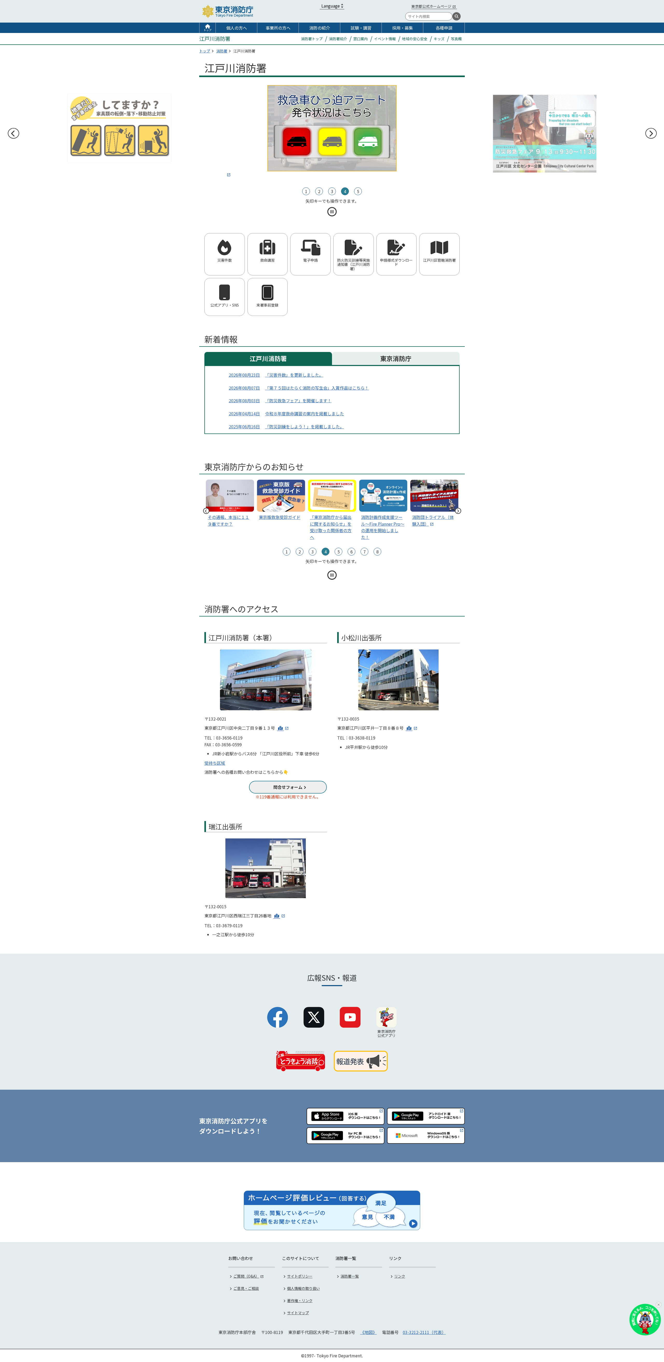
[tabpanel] (332, 132)
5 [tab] (358, 191)
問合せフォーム (287, 787)
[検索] (456, 16)
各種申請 (444, 28)
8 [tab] (377, 551)
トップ (207, 30)
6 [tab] (351, 551)
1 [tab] (306, 191)
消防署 (221, 50)
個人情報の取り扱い (303, 1288)
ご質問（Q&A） (246, 1276)
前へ (13, 133)
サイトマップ (298, 1312)
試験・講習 (361, 28)
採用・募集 (402, 28)
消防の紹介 (319, 28)
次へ (650, 133)
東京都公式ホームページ (431, 6)
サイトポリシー (300, 1276)
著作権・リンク (300, 1300)
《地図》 (368, 1332)
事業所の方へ (278, 28)
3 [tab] (332, 191)
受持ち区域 (214, 763)
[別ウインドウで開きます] (332, 131)
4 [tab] (345, 191)
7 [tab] (364, 551)
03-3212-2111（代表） (424, 1332)
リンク (399, 1276)
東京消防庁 (395, 358)
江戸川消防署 (268, 358)
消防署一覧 (350, 1276)
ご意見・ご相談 (246, 1288)
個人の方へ (236, 28)
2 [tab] (319, 191)
